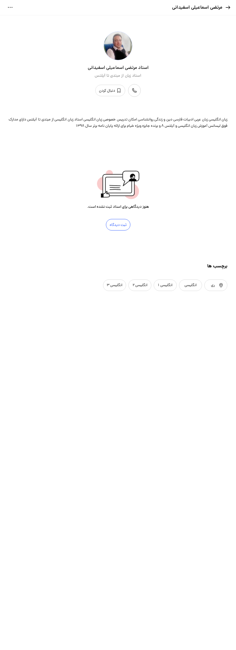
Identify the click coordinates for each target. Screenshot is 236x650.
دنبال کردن (107, 90)
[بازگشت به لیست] (227, 7)
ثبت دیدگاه (118, 225)
